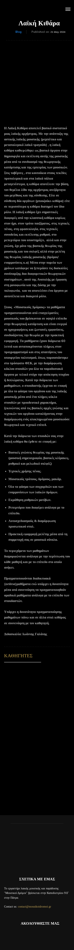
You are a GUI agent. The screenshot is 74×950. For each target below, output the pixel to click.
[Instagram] (31, 936)
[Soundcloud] (42, 936)
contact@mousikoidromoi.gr (34, 906)
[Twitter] (53, 936)
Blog (18, 31)
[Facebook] (20, 936)
